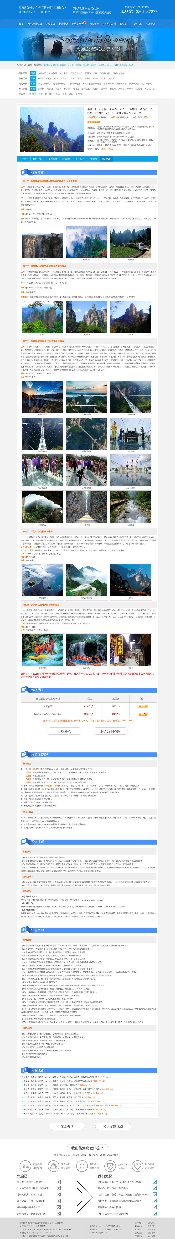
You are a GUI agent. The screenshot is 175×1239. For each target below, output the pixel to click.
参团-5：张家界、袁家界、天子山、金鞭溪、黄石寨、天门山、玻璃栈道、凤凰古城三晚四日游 (61, 1089)
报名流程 (138, 1233)
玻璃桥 (130, 89)
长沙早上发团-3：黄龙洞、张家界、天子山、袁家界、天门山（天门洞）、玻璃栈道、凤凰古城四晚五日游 (66, 1105)
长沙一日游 (134, 83)
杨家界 (67, 89)
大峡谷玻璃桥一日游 (92, 83)
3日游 (56, 78)
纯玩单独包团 (35, 23)
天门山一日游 (44, 83)
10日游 (111, 78)
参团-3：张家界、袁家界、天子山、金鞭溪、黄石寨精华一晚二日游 (51, 1085)
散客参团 (50, 23)
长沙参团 (63, 73)
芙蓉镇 (148, 89)
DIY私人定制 (109, 23)
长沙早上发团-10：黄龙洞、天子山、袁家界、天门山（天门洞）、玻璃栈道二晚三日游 (58, 1114)
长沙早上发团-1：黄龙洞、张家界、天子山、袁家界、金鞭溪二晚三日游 (52, 1097)
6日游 (79, 78)
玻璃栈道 (85, 89)
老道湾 (113, 89)
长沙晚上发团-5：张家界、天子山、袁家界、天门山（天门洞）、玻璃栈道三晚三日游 (58, 1110)
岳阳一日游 (121, 83)
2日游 (48, 78)
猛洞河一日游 (74, 83)
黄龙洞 (95, 89)
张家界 (41, 89)
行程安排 (24, 159)
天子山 (50, 89)
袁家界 (58, 89)
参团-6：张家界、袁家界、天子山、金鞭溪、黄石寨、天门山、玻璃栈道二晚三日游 (57, 1093)
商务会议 (150, 23)
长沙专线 (63, 23)
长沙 (40, 94)
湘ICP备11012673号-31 (41, 1233)
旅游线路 (38, 65)
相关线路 (106, 159)
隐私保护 (151, 1223)
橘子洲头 (49, 94)
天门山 (76, 89)
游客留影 (94, 23)
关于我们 (137, 23)
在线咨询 (64, 731)
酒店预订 (124, 23)
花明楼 (79, 94)
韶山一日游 (109, 83)
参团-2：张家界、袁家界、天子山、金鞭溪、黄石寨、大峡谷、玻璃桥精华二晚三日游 (58, 1081)
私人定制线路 (111, 731)
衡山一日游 (147, 83)
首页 (30, 65)
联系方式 (138, 1226)
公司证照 (138, 1229)
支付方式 (138, 1236)
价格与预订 (38, 159)
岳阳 (65, 94)
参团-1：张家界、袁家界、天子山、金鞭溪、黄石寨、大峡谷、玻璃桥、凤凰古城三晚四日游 (60, 1077)
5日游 (71, 78)
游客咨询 (151, 1233)
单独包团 (53, 73)
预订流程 (79, 159)
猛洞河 (139, 89)
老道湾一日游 (59, 83)
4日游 (64, 78)
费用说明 (53, 159)
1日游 (40, 78)
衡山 (71, 94)
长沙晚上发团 (91, 73)
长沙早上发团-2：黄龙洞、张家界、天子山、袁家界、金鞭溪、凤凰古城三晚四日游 (57, 1101)
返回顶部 (151, 1236)
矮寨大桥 (32, 94)
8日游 (95, 78)
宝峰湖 (104, 89)
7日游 (87, 78)
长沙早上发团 (76, 73)
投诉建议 (151, 1229)
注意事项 (93, 159)
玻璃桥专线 (77, 23)
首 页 (21, 23)
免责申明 (151, 1226)
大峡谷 (121, 89)
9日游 (103, 78)
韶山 (58, 94)
